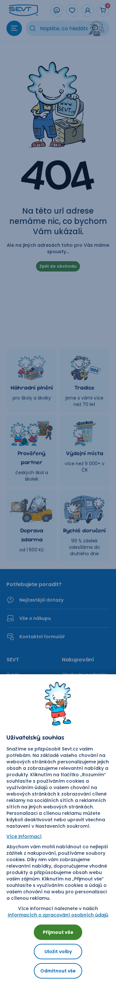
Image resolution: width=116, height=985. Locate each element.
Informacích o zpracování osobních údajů (58, 915)
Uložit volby (58, 951)
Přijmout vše (58, 932)
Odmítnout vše (58, 971)
